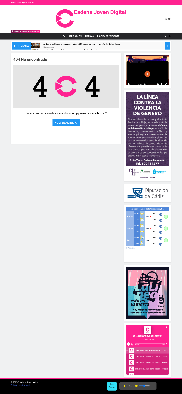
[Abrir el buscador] (166, 36)
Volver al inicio (66, 122)
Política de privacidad (20, 385)
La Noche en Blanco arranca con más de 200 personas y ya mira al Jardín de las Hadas (81, 44)
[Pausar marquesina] (167, 46)
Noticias (89, 36)
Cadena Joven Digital (100, 12)
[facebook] (163, 18)
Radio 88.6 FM (75, 36)
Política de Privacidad (108, 36)
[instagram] (166, 18)
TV (64, 36)
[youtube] (169, 18)
